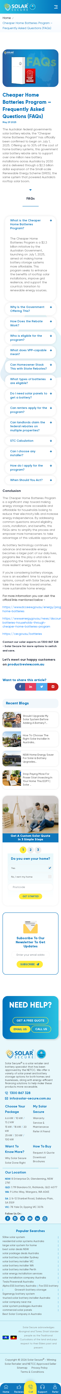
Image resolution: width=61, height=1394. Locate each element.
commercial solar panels (17, 1309)
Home (7, 18)
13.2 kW (9, 1122)
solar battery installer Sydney (21, 1257)
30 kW (18, 1135)
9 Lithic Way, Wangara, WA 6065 (29, 1191)
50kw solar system (14, 1237)
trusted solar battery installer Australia (26, 1297)
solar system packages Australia (22, 1306)
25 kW (8, 1135)
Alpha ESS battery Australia (19, 1285)
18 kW (17, 1126)
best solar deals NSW (16, 1249)
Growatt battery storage (30, 1289)
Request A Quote (44, 1152)
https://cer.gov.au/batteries (22, 633)
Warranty (38, 1118)
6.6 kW (9, 1118)
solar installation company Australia (24, 1277)
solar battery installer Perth (19, 1269)
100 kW (9, 1139)
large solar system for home (20, 1245)
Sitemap (22, 1367)
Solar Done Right (15, 1162)
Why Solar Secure (15, 1158)
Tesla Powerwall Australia (18, 1281)
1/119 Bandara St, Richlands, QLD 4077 (33, 1187)
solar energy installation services (22, 1273)
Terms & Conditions (32, 1371)
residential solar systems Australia (23, 1241)
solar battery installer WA (18, 1265)
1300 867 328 (20, 1093)
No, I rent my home (22, 876)
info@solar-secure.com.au (30, 1098)
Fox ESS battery (48, 1285)
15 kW (8, 1126)
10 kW (19, 1118)
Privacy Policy (40, 1367)
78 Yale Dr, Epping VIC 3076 (26, 1207)
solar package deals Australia (21, 1253)
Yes (13, 868)
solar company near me (17, 1301)
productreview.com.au (26, 664)
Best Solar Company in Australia (22, 1314)
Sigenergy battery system (19, 1293)
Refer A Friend (41, 1131)
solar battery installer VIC (18, 1261)
